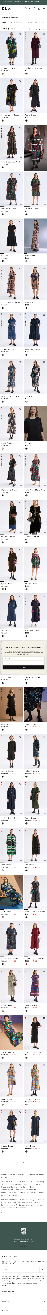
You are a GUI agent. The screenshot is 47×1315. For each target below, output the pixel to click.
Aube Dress (30, 255)
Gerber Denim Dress (10, 818)
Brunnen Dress (31, 209)
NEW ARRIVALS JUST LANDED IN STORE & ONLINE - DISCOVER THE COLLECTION (23, 2)
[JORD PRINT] (3, 167)
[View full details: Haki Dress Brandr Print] (11, 282)
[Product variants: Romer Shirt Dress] (21, 345)
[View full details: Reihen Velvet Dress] (11, 95)
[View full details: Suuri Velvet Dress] (11, 517)
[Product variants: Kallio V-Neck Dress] (44, 766)
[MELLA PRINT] (26, 495)
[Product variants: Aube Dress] (44, 251)
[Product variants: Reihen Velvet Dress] (21, 110)
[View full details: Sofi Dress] (35, 376)
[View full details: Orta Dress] (11, 704)
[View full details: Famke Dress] (11, 751)
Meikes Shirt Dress (33, 68)
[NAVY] (26, 1151)
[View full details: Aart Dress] (11, 892)
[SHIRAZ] (26, 73)
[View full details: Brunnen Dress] (35, 189)
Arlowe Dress (31, 584)
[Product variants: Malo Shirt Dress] (21, 204)
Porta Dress (6, 1005)
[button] (21, 33)
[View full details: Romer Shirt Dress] (11, 329)
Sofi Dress (29, 396)
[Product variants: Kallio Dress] (44, 720)
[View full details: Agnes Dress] (35, 798)
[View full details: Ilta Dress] (35, 845)
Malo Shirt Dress (8, 209)
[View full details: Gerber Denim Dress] (11, 798)
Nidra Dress (6, 1099)
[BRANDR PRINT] (3, 308)
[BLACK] (26, 120)
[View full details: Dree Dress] (11, 610)
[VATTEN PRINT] (3, 402)
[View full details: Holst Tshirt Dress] (11, 1032)
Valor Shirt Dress (32, 349)
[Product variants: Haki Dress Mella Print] (44, 485)
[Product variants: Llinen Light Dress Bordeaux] (44, 954)
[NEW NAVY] (3, 1151)
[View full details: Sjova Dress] (11, 564)
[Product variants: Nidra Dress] (21, 1094)
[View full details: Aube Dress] (35, 236)
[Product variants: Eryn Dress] (44, 298)
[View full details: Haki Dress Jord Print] (11, 142)
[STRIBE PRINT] (3, 73)
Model (4, 29)
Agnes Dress (30, 818)
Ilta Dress (29, 865)
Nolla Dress (30, 443)
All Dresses (7, 22)
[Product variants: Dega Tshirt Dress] (21, 438)
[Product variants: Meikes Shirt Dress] (44, 63)
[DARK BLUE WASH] (26, 355)
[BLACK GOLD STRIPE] (26, 542)
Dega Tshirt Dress (9, 443)
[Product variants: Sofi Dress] (44, 391)
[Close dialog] (43, 643)
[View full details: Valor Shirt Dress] (35, 329)
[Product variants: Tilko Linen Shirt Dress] (44, 907)
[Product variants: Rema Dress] (44, 110)
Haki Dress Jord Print (10, 162)
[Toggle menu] (43, 8)
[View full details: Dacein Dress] (11, 1126)
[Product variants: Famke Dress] (21, 766)
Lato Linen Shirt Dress (11, 396)
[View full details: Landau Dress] (35, 985)
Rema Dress (30, 115)
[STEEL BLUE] (3, 636)
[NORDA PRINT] (26, 730)
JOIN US (23, 667)
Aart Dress (6, 912)
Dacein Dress (7, 1146)
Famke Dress (7, 771)
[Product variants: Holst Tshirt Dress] (21, 1048)
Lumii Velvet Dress (33, 537)
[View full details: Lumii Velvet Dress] (35, 517)
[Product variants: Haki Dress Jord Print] (21, 157)
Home (3, 14)
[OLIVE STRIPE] (3, 1011)
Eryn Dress (30, 302)
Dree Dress (6, 630)
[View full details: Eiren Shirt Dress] (35, 610)
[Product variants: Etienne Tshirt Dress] (44, 1048)
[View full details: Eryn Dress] (35, 282)
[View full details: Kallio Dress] (35, 704)
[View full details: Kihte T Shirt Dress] (11, 938)
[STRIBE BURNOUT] (3, 120)
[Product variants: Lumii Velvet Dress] (44, 532)
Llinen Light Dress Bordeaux (35, 958)
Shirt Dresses (20, 22)
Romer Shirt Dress (9, 349)
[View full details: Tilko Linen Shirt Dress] (35, 892)
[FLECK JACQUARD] (3, 355)
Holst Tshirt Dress (9, 1052)
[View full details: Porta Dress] (11, 985)
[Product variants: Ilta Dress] (44, 860)
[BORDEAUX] (26, 964)
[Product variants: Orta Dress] (21, 720)
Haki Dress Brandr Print (11, 302)
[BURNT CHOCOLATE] (26, 1058)
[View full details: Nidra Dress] (11, 1079)
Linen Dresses (34, 22)
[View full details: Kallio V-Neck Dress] (35, 751)
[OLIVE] (3, 589)
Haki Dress (6, 677)
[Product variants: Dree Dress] (21, 626)
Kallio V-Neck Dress (34, 771)
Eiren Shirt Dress (32, 630)
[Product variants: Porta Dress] (21, 1001)
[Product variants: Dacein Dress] (21, 1141)
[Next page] (29, 1162)
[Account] (34, 8)
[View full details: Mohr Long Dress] (11, 470)
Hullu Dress (30, 1146)
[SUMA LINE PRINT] (26, 917)
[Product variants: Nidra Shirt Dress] (44, 1094)
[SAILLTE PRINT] (3, 870)
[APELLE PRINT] (3, 1058)
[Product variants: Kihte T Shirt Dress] (21, 954)
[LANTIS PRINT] (26, 261)
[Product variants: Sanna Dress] (21, 251)
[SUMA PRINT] (3, 917)
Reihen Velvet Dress (10, 115)
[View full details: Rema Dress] (35, 95)
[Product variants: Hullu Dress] (44, 1141)
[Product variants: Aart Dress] (21, 907)
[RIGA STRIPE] (26, 1011)
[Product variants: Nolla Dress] (44, 438)
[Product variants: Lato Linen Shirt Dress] (21, 391)
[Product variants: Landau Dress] (44, 1001)
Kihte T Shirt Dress (9, 958)
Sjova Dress (6, 584)
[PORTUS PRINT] (26, 823)
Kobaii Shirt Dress (9, 68)
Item (13, 29)
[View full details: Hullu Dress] (35, 1126)
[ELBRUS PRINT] (3, 1104)
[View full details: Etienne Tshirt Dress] (35, 1032)
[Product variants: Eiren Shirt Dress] (44, 626)
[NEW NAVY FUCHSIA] (26, 636)
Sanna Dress (6, 255)
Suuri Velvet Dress (9, 537)
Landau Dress (31, 1005)
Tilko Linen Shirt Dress (35, 912)
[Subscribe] (42, 1269)
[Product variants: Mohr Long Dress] (21, 485)
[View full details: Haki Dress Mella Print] (35, 470)
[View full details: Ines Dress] (11, 845)
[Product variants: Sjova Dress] (21, 579)
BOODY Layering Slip (34, 677)
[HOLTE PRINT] (26, 402)
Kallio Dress (30, 724)
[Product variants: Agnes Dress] (44, 813)
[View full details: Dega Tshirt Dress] (11, 423)
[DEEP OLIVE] (3, 542)
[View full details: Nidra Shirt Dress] (35, 1079)
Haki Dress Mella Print (35, 490)
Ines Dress (6, 865)
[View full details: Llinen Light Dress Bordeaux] (35, 938)
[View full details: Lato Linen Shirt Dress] (11, 376)
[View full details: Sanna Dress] (11, 236)
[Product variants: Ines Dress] (21, 860)
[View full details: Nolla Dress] (35, 423)
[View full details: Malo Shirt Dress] (11, 189)
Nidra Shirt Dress (32, 1099)
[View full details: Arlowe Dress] (35, 564)
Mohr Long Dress (9, 490)
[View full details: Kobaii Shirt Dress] (11, 48)
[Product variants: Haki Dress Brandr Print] (21, 298)
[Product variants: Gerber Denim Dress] (21, 813)
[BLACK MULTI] (3, 495)
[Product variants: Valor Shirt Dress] (44, 345)
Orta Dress (6, 724)
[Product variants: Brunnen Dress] (44, 204)
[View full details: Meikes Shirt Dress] (35, 48)
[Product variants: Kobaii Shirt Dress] (21, 63)
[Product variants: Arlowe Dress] (44, 579)
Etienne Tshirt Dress (34, 1052)
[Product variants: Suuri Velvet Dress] (21, 532)
